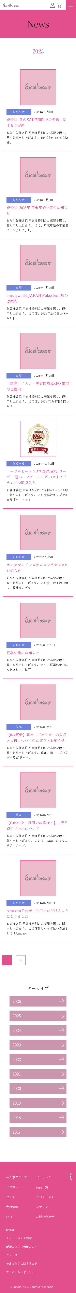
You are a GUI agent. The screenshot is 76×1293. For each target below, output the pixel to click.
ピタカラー (13, 1187)
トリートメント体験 (19, 1238)
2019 (17, 1103)
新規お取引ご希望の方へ (21, 1247)
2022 (17, 1059)
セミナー (12, 1197)
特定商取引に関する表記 (21, 1264)
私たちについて (16, 1177)
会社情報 (12, 1207)
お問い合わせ (45, 1217)
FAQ (9, 1217)
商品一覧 (42, 1187)
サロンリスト (45, 1197)
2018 (17, 1117)
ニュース (11, 1255)
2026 (17, 1001)
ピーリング (43, 1177)
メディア (42, 1207)
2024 (17, 1030)
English (10, 1229)
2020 (17, 1088)
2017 (17, 1132)
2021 (17, 1074)
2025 (17, 1016)
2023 (17, 1045)
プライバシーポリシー (20, 1272)
